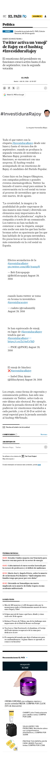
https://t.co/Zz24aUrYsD (21, 341)
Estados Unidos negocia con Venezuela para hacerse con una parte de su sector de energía (25, 559)
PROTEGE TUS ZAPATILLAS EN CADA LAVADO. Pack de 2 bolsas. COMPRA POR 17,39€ (35, 743)
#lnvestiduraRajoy (18, 338)
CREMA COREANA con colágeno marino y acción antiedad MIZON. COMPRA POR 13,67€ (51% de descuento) (25, 703)
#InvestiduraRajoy (22, 143)
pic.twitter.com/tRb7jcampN (24, 266)
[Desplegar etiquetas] (45, 447)
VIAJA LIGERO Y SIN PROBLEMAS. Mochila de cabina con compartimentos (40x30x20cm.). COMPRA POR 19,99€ (35, 730)
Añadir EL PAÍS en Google (15, 95)
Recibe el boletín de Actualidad (18, 427)
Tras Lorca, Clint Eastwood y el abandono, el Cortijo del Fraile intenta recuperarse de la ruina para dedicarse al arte (25, 630)
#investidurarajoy (18, 302)
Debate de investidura (12, 39)
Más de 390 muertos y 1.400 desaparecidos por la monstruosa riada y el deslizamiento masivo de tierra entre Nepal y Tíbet (25, 607)
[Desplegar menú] (5, 16)
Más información (8, 459)
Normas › (44, 434)
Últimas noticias (10, 553)
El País (25, 78)
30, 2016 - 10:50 (28, 81)
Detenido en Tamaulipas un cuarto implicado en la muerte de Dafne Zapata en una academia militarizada (23, 585)
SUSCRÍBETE (37, 16)
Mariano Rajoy (8, 447)
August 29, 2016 (16, 311)
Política (8, 24)
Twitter (18, 447)
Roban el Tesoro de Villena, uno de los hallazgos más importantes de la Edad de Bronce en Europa (25, 622)
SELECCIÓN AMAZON (25, 666)
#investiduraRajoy (18, 263)
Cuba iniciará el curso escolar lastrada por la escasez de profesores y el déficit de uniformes (24, 566)
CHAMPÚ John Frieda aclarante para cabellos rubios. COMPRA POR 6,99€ (35, 715)
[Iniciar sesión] (45, 16)
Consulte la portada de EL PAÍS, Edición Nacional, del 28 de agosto (29, 32)
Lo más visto (8, 599)
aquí (39, 465)
